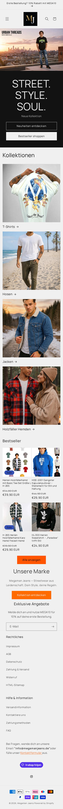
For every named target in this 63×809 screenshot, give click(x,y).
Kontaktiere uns (16, 715)
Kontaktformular (31, 753)
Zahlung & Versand (17, 669)
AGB (8, 654)
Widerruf (11, 677)
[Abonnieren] (53, 627)
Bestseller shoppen (31, 136)
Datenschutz (14, 661)
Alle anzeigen (31, 560)
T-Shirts (9, 227)
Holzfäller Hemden (17, 429)
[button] (7, 19)
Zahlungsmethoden (18, 722)
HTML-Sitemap (15, 685)
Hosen (8, 294)
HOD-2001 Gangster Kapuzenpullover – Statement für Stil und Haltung (44, 484)
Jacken (8, 362)
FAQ (8, 730)
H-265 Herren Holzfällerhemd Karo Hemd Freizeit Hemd (14, 538)
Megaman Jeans (25, 803)
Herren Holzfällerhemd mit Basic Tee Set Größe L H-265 (17, 483)
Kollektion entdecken (31, 595)
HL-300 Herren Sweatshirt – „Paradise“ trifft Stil (45, 538)
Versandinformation (18, 707)
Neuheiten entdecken (31, 126)
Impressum (13, 646)
